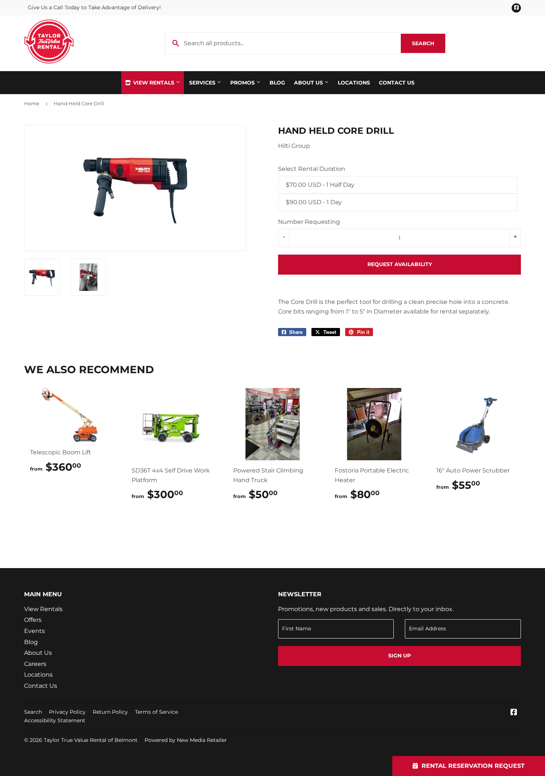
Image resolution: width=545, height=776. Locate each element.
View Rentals (154, 83)
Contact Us (396, 83)
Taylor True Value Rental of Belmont (91, 740)
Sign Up (399, 655)
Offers (33, 619)
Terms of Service (156, 712)
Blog (277, 83)
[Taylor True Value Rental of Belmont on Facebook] (514, 712)
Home (31, 103)
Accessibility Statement (54, 720)
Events (34, 630)
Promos (243, 83)
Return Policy (110, 712)
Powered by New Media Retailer (186, 740)
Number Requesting (309, 221)
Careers (35, 663)
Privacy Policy (67, 712)
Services (203, 83)
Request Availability (399, 264)
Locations (354, 83)
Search (428, 43)
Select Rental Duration (311, 168)
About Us (309, 83)
